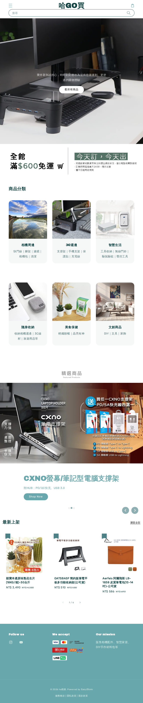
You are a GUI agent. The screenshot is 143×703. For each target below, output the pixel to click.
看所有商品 (71, 89)
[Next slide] (134, 510)
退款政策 (83, 695)
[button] (10, 5)
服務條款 (60, 695)
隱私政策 (71, 695)
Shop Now (36, 496)
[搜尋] (128, 12)
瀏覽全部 (135, 522)
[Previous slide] (125, 510)
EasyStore (87, 689)
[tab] (69, 508)
